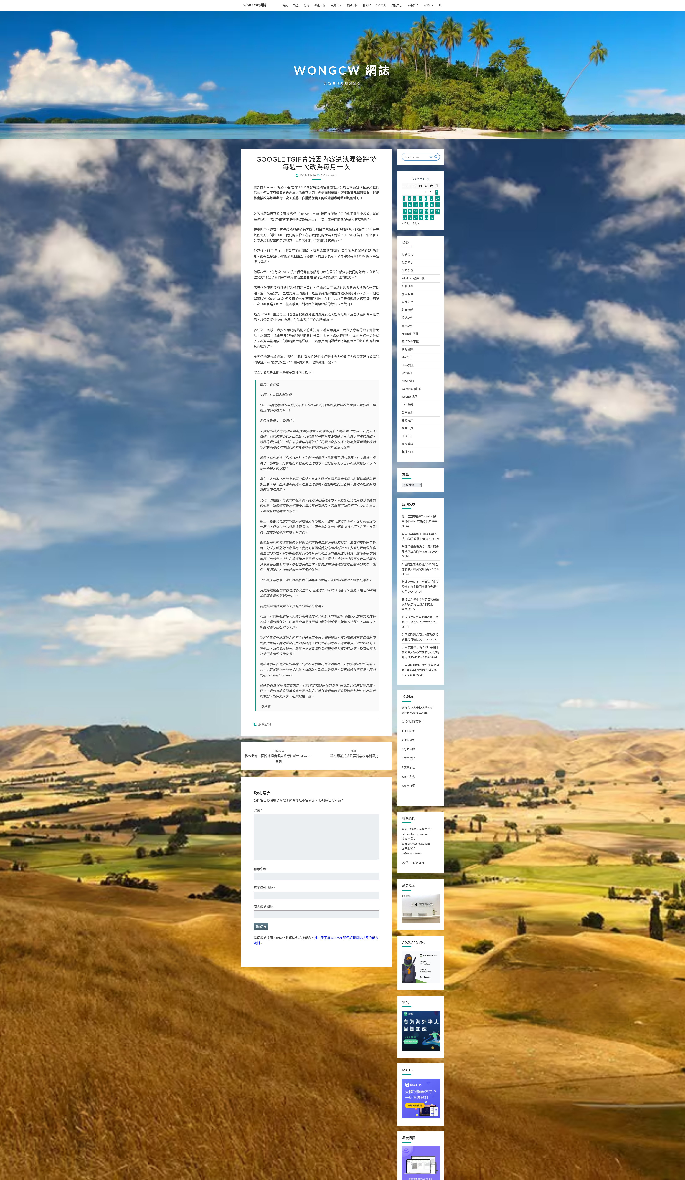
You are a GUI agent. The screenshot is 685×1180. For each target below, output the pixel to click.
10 (437, 198)
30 (432, 217)
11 (404, 205)
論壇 (295, 5)
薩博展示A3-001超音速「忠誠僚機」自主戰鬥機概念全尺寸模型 (420, 586)
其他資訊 (407, 452)
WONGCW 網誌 (255, 5)
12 (410, 205)
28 (421, 217)
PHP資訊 (407, 404)
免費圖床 (336, 5)
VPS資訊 (407, 373)
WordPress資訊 (411, 389)
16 (432, 205)
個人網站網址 (263, 907)
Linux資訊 (408, 365)
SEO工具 (381, 5)
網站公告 (407, 255)
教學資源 (407, 412)
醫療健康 (407, 444)
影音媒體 (407, 310)
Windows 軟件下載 (413, 278)
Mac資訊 (407, 357)
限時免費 (407, 270)
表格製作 (412, 5)
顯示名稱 (261, 869)
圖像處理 (407, 302)
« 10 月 (406, 223)
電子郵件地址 (264, 888)
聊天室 (367, 5)
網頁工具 (407, 428)
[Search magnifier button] (435, 156)
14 (421, 205)
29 (426, 217)
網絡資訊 (264, 725)
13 (415, 205)
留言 (258, 810)
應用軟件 (407, 326)
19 (410, 211)
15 (426, 205)
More (426, 5)
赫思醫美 (407, 262)
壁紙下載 (319, 5)
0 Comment (329, 175)
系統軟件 (407, 286)
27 (415, 217)
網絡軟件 (407, 318)
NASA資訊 (408, 381)
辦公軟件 (407, 294)
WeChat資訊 (409, 396)
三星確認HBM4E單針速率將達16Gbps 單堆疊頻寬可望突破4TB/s (420, 669)
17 (437, 205)
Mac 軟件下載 (410, 333)
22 (426, 211)
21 (421, 211)
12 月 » (415, 223)
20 (415, 211)
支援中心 (396, 5)
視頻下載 (352, 5)
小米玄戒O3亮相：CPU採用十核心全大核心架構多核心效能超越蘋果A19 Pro (420, 652)
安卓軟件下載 (410, 341)
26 (410, 217)
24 (437, 211)
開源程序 (407, 420)
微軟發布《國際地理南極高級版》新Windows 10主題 (278, 756)
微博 (306, 5)
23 (432, 211)
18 (404, 211)
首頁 (285, 5)
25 (404, 217)
